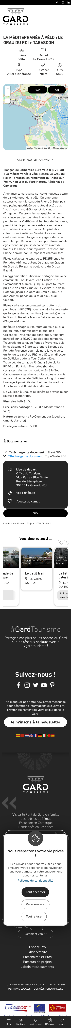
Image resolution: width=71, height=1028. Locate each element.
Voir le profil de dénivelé (34, 160)
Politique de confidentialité (35, 881)
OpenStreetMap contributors (55, 148)
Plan (37, 89)
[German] (40, 735)
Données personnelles (48, 988)
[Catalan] (18, 735)
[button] (60, 542)
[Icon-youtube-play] (44, 685)
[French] (35, 735)
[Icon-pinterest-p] (52, 685)
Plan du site (57, 984)
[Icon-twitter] (35, 685)
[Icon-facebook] (19, 685)
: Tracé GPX (54, 452)
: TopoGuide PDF (55, 456)
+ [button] (8, 89)
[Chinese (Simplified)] (22, 735)
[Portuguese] (48, 735)
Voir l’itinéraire (25, 493)
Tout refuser (34, 916)
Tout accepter (35, 892)
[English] (31, 735)
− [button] (8, 94)
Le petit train (35, 573)
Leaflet (30, 148)
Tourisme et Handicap (19, 984)
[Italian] (44, 735)
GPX (35, 513)
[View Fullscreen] (7, 100)
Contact (41, 984)
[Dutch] (27, 735)
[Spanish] (53, 735)
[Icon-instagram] (27, 685)
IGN (57, 89)
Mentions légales (19, 988)
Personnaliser (35, 904)
